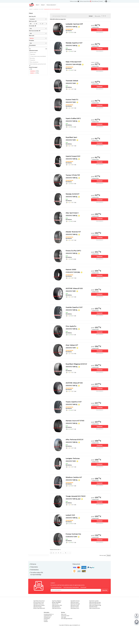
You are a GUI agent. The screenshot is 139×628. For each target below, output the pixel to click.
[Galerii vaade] (105, 16)
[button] (136, 615)
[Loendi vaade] (103, 16)
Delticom (67, 625)
